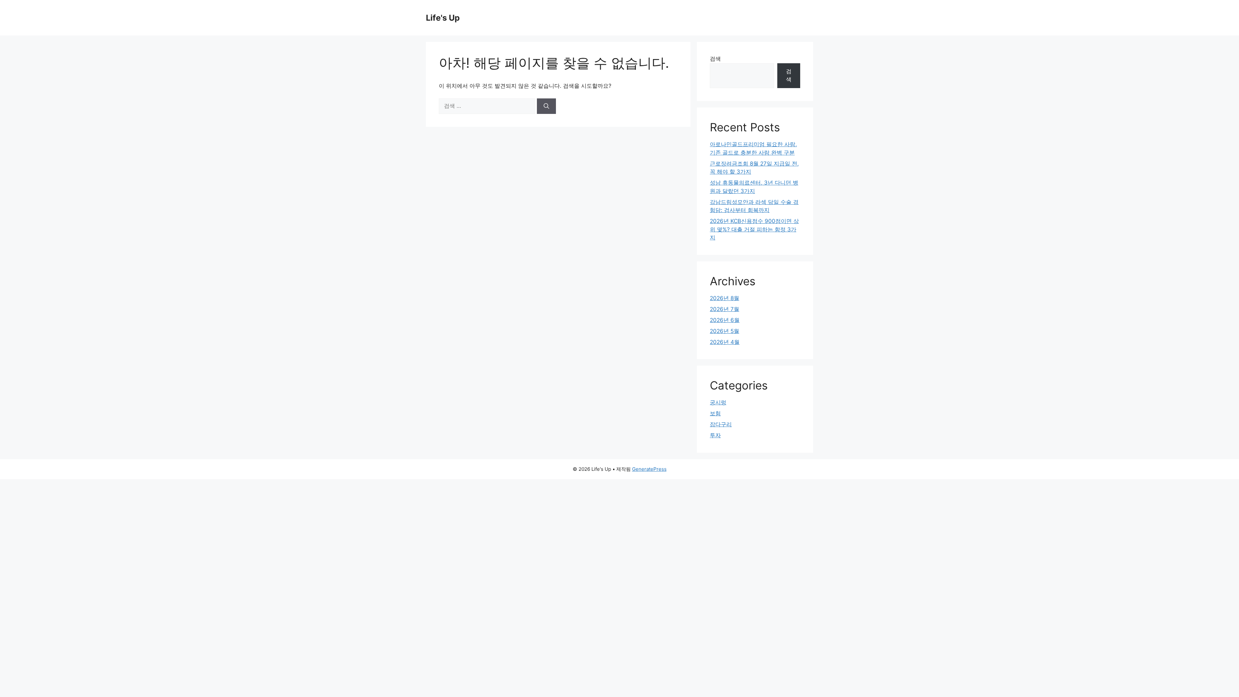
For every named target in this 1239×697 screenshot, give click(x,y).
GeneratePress (649, 469)
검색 (715, 59)
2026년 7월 (724, 309)
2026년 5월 (724, 331)
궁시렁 (718, 402)
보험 (715, 413)
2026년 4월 (725, 342)
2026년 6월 (725, 320)
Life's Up (443, 18)
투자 (715, 435)
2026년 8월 (724, 298)
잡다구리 (721, 424)
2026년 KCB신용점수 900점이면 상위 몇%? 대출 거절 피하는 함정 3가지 (754, 229)
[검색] (546, 106)
